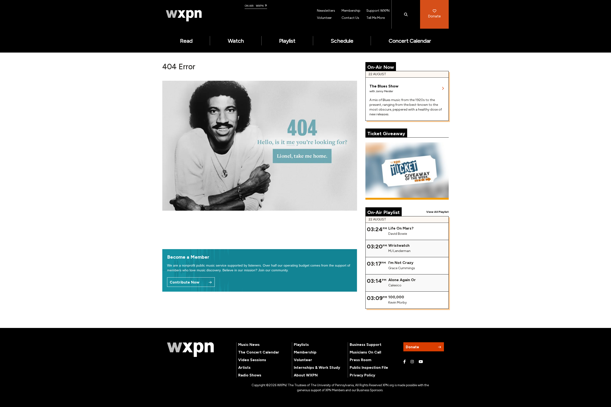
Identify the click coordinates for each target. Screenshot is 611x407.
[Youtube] (421, 362)
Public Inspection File (369, 367)
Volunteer (324, 18)
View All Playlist (437, 212)
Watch (236, 40)
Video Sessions (252, 360)
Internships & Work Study (317, 367)
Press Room (360, 360)
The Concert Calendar (258, 352)
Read (186, 40)
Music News (249, 344)
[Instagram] (412, 362)
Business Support (365, 344)
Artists (244, 367)
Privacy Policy (362, 375)
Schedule (342, 40)
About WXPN (306, 375)
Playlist (287, 40)
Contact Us (350, 18)
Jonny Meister (384, 91)
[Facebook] (404, 362)
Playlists (301, 344)
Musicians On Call (365, 352)
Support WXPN (378, 11)
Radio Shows (249, 375)
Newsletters (326, 11)
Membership (351, 11)
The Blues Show (383, 86)
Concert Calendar (410, 40)
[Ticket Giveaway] (407, 171)
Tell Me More (375, 18)
